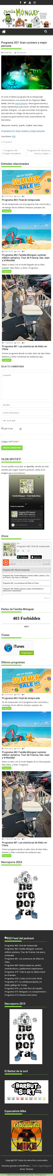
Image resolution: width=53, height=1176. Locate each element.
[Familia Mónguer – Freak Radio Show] (26, 26)
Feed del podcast (23, 938)
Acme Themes (26, 1169)
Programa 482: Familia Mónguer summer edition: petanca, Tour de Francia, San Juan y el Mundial (25, 952)
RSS (14, 136)
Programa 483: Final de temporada (21, 945)
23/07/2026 (8, 196)
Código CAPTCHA (9, 441)
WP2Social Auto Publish (15, 1175)
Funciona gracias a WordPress (15, 1165)
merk (18, 196)
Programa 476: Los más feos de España (23, 988)
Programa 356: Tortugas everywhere (11, 152)
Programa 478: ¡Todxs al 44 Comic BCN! (23, 978)
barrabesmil (21, 52)
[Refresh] (20, 428)
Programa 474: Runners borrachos (21, 995)
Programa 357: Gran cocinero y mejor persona (23, 130)
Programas (7, 142)
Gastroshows (21, 103)
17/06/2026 (8, 343)
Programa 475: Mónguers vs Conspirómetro (25, 991)
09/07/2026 (8, 251)
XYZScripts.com (40, 1175)
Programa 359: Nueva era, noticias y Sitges (39, 152)
